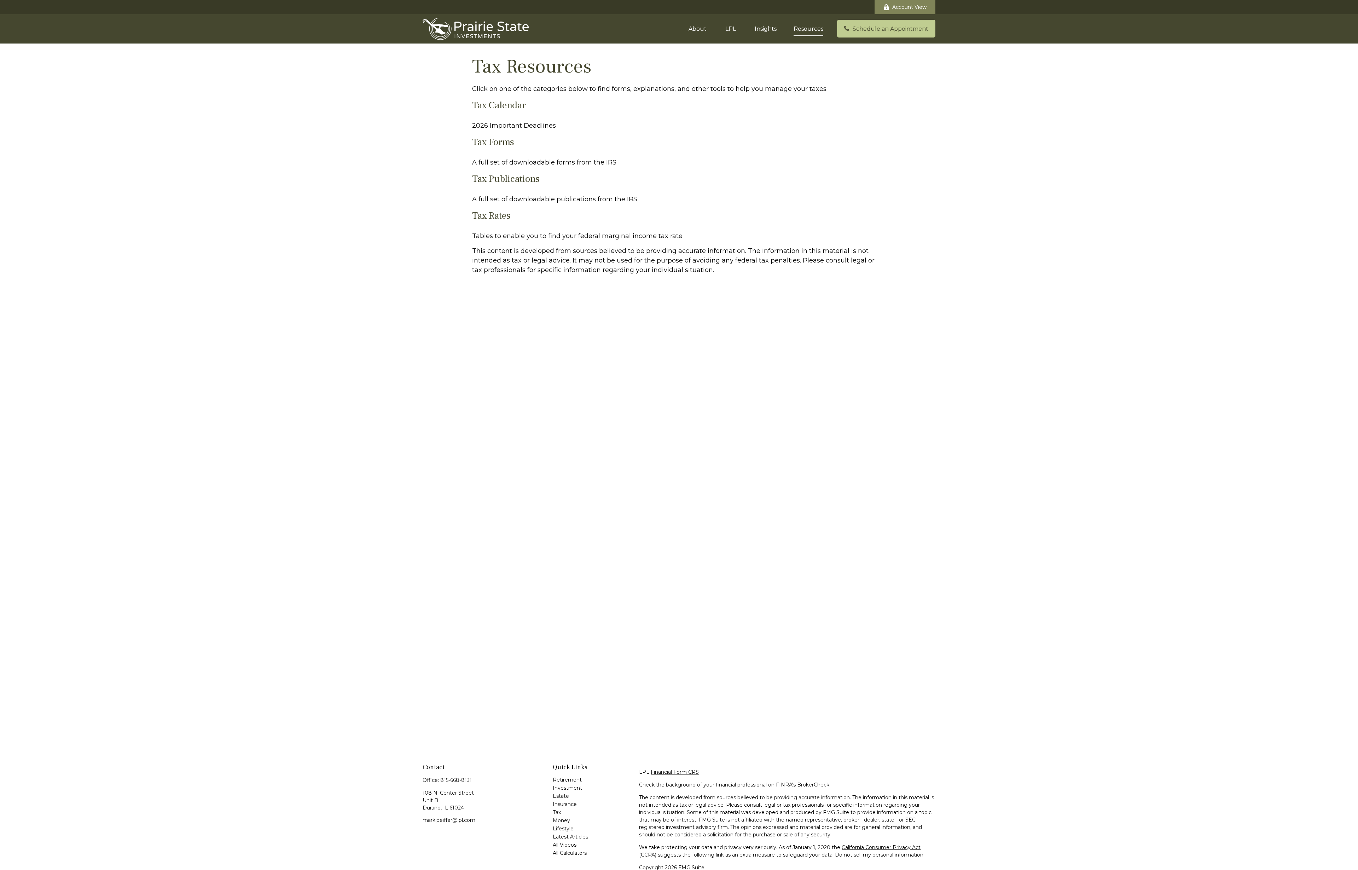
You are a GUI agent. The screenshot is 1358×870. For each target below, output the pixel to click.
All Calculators (570, 853)
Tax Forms (493, 142)
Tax (557, 812)
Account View (909, 7)
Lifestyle (563, 828)
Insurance (565, 804)
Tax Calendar (499, 105)
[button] (697, 28)
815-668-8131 (456, 780)
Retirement (567, 780)
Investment (567, 788)
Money (561, 820)
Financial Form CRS (675, 772)
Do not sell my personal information (879, 855)
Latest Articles (570, 837)
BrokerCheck (813, 785)
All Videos (564, 845)
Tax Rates (491, 215)
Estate (561, 796)
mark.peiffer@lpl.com (449, 820)
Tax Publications (506, 179)
